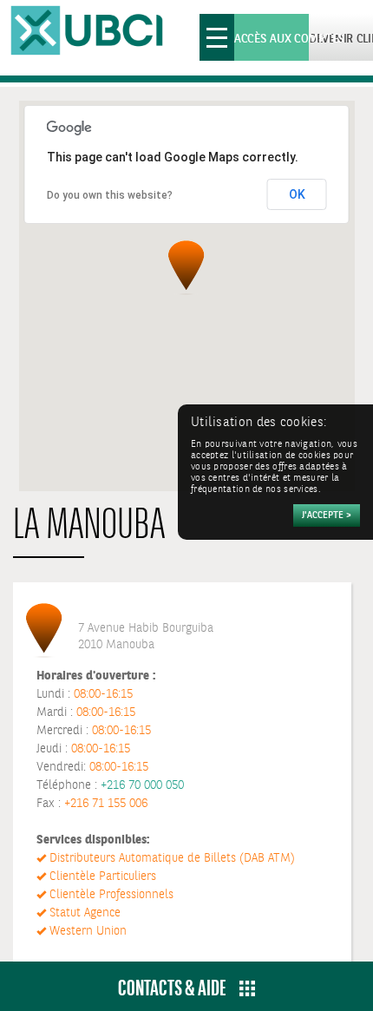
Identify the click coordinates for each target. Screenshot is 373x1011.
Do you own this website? (110, 195)
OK (297, 194)
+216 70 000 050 (142, 785)
